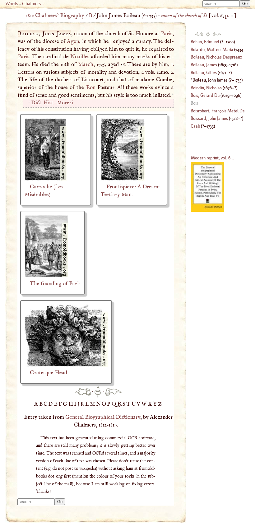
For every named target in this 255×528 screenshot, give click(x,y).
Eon (90, 87)
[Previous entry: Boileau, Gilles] (83, 391)
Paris (166, 33)
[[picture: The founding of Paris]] (46, 275)
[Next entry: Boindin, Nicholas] (113, 391)
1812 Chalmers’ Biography (55, 15)
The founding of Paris (55, 283)
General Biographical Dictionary (102, 417)
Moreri (65, 103)
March (85, 64)
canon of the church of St (184, 15)
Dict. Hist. (42, 103)
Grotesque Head (48, 372)
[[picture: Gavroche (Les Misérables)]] (46, 179)
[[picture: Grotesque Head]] (66, 365)
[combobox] (221, 3)
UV (136, 404)
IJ (77, 404)
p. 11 (229, 15)
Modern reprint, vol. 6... (212, 157)
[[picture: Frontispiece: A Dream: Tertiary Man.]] (123, 179)
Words (11, 4)
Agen (73, 41)
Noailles (79, 56)
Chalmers (31, 4)
